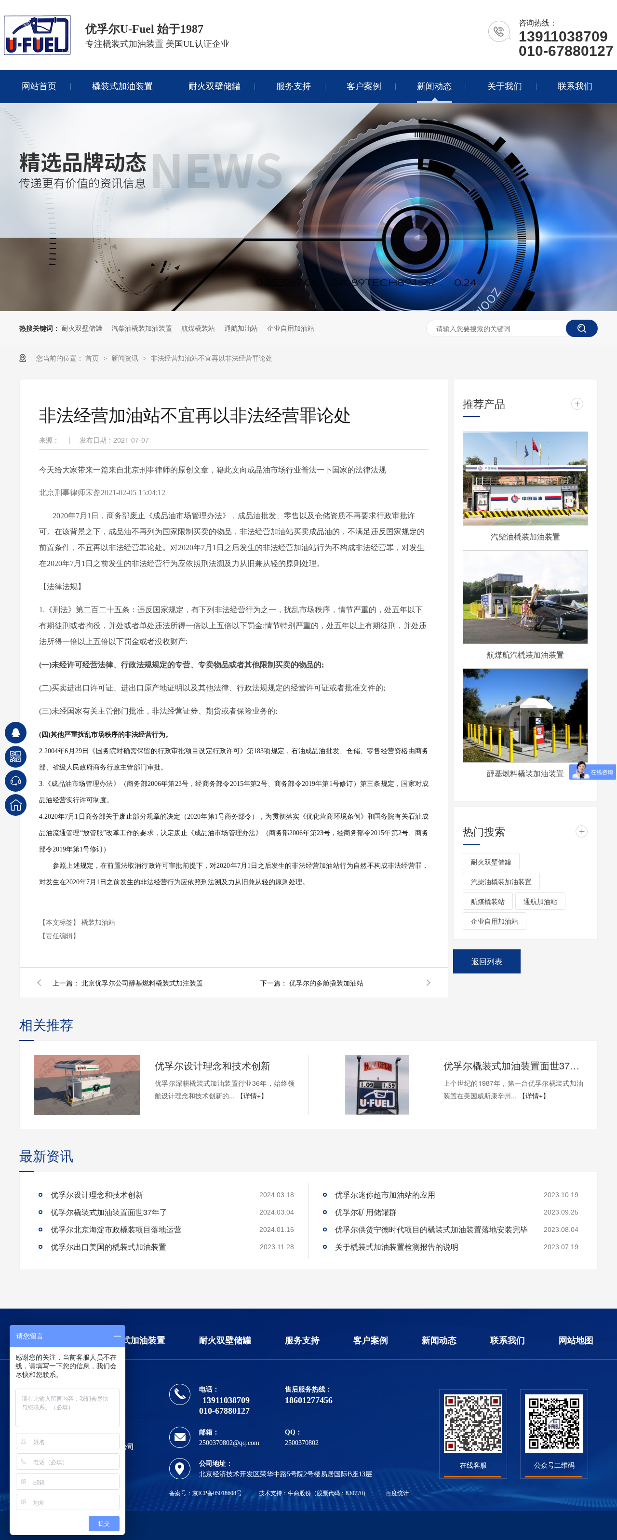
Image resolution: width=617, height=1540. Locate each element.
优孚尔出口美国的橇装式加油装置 (108, 1246)
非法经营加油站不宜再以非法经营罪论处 (211, 358)
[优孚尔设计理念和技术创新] (87, 1085)
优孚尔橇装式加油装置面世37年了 (513, 1065)
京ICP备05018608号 (217, 1493)
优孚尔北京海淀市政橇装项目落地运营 (116, 1229)
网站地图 (576, 1340)
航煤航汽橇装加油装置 (525, 654)
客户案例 (364, 86)
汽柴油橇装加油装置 (141, 328)
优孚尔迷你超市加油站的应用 (385, 1194)
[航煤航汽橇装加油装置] (525, 597)
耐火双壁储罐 (214, 86)
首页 (93, 358)
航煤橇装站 (198, 328)
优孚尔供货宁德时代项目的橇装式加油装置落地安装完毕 (431, 1229)
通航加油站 (241, 328)
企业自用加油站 (290, 328)
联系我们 (575, 86)
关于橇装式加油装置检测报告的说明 (396, 1246)
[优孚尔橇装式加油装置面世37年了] (375, 1085)
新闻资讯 (125, 358)
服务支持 (293, 86)
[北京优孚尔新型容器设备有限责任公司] (37, 52)
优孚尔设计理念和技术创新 (212, 1065)
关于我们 (504, 86)
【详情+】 (252, 1095)
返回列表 (486, 961)
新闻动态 (434, 86)
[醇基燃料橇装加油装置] (525, 715)
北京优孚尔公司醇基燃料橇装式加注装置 (142, 982)
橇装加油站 (98, 922)
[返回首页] (16, 805)
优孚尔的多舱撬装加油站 (326, 982)
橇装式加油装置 (122, 86)
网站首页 (39, 86)
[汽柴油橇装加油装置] (525, 479)
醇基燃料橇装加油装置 (525, 773)
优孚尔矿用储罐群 (366, 1211)
